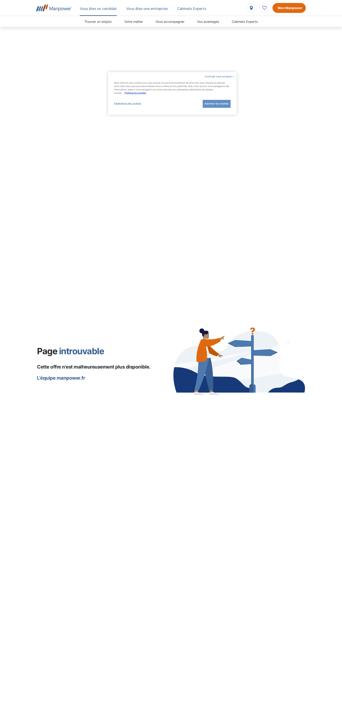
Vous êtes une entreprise (147, 9)
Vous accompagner (170, 22)
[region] (172, 93)
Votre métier (133, 22)
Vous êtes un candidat (98, 9)
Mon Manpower (290, 8)
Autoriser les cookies (217, 103)
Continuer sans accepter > (219, 76)
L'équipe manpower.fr (61, 378)
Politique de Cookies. (135, 93)
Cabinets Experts (245, 22)
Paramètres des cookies (127, 103)
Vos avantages (208, 22)
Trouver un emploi (98, 22)
